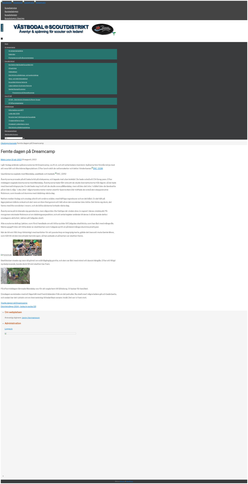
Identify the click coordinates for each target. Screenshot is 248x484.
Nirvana (122, 481)
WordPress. (129, 481)
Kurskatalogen (11, 11)
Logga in (8, 329)
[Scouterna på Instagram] (40, 2)
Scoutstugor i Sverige (14, 18)
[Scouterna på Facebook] (17, 2)
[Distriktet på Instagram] (28, 2)
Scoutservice (11, 8)
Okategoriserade (9, 143)
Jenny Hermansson (31, 318)
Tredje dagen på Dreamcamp (14, 303)
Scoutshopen (11, 15)
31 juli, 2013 (16, 159)
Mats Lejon (6, 159)
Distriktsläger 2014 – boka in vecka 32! (18, 306)
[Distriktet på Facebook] (6, 2)
